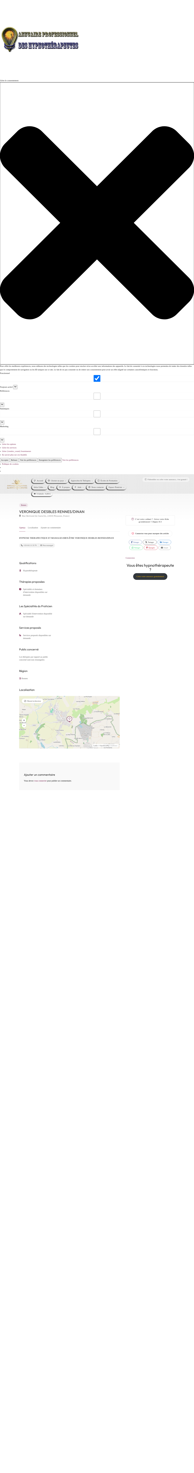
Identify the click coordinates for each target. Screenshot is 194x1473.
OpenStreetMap (105, 745)
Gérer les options (9, 444)
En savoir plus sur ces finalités (14, 455)
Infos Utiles (38, 487)
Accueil (39, 481)
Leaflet (95, 745)
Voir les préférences (28, 460)
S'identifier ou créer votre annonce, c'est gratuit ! (167, 479)
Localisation (33, 528)
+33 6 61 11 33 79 (30, 545)
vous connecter (40, 781)
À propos (65, 487)
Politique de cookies (10, 464)
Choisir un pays (57, 481)
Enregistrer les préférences (50, 460)
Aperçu (22, 528)
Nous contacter (97, 487)
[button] (97, 223)
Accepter (4, 460)
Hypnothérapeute (30, 570)
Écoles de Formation (108, 481)
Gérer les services (9, 448)
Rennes (25, 678)
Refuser (14, 460)
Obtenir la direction (34, 701)
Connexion (130, 558)
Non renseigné (47, 545)
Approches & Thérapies (81, 481)
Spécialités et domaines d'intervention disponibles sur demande (35, 592)
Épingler (151, 548)
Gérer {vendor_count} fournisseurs (16, 451)
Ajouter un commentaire (51, 528)
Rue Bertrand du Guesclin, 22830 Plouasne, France (46, 516)
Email (165, 548)
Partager (136, 542)
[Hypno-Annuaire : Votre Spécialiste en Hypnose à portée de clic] (17, 483)
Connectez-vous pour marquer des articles (152, 534)
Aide (79, 487)
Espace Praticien (115, 487)
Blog (52, 487)
